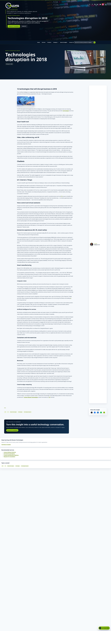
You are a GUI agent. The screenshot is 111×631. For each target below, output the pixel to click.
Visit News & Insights (6, 444)
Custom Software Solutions (10, 452)
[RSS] (95, 4)
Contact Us (24, 26)
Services (43, 42)
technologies (66, 110)
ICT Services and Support (9, 453)
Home (38, 42)
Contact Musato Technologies (31, 397)
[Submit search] (94, 42)
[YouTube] (100, 4)
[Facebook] (92, 4)
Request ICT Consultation (14, 26)
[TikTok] (106, 4)
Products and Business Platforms (11, 455)
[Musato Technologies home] (13, 5)
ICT (50, 397)
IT (61, 196)
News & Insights (63, 42)
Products (49, 42)
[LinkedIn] (98, 4)
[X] (90, 4)
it (70, 298)
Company (55, 42)
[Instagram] (103, 4)
